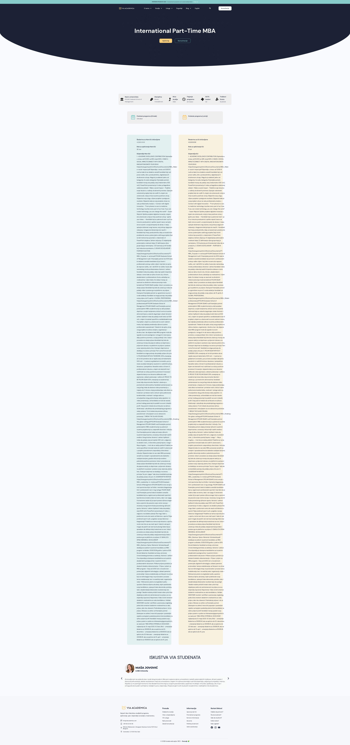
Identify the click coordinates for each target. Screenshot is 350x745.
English (197, 8)
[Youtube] (219, 727)
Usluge (168, 8)
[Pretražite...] (210, 8)
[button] (121, 678)
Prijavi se (196, 2)
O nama (146, 8)
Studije (157, 8)
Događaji (179, 8)
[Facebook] (212, 727)
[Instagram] (215, 727)
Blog (187, 8)
